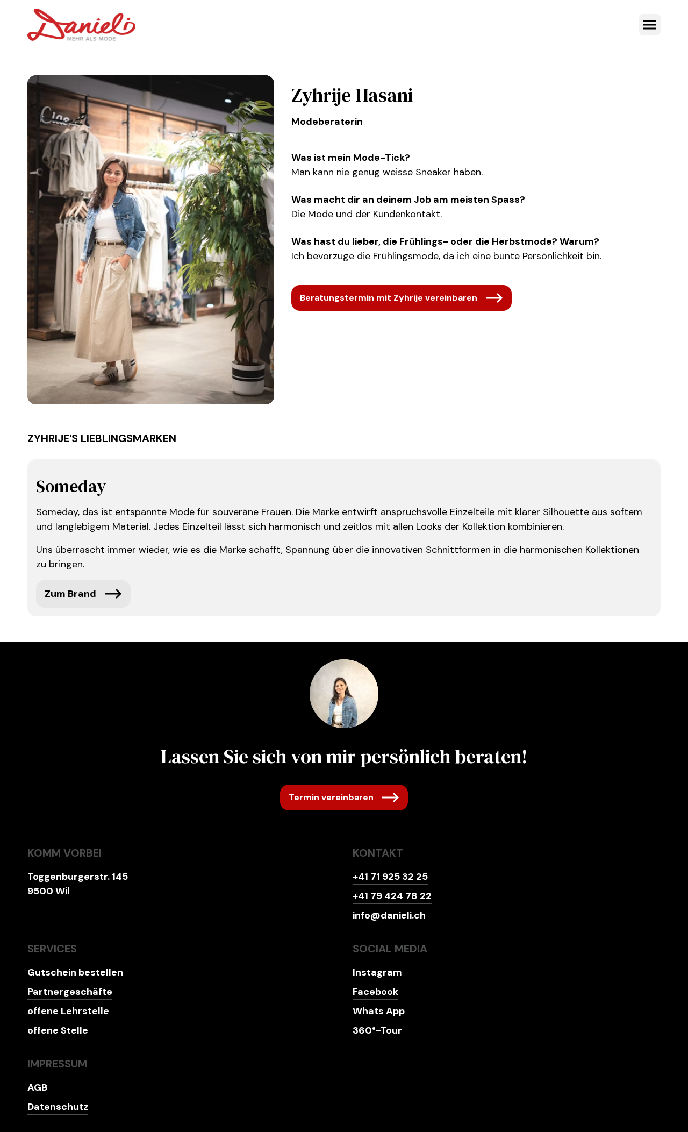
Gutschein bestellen (75, 972)
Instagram (377, 972)
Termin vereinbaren (331, 797)
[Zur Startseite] (81, 25)
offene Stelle (57, 1030)
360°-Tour (377, 1030)
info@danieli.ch (389, 915)
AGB (37, 1087)
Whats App (379, 1011)
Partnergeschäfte (69, 991)
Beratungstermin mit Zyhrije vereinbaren (388, 297)
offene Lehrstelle (68, 1011)
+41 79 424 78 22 (392, 895)
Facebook (375, 991)
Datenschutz (57, 1106)
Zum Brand (70, 593)
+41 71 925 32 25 (390, 876)
